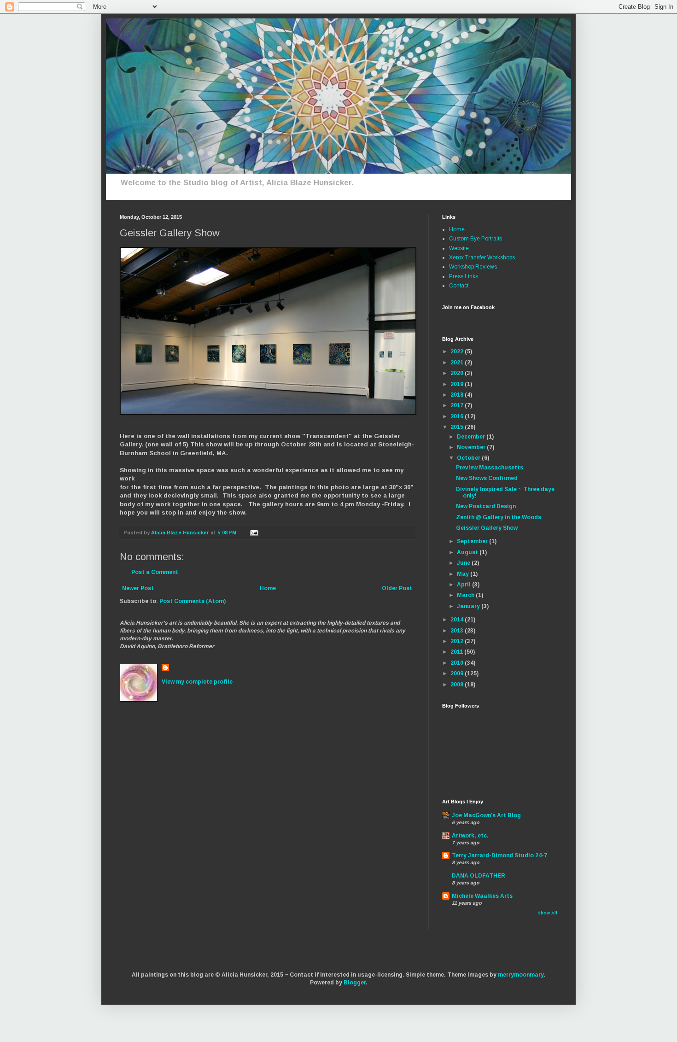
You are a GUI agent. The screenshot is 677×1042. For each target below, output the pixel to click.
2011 (457, 652)
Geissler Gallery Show (487, 528)
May (463, 574)
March (466, 595)
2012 (457, 641)
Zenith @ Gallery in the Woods (498, 517)
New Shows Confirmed (487, 478)
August (468, 552)
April (464, 584)
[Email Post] (254, 532)
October (469, 458)
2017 (457, 405)
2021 (457, 362)
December (471, 436)
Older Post (397, 588)
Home (268, 588)
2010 (457, 663)
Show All (547, 913)
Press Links (463, 276)
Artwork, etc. (470, 835)
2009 (457, 673)
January (469, 606)
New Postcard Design (486, 506)
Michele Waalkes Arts (482, 896)
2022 (457, 351)
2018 (457, 395)
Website (459, 248)
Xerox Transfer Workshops (482, 257)
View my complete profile (197, 682)
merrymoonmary (520, 975)
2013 (457, 630)
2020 (457, 373)
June (464, 563)
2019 (457, 384)
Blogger (355, 982)
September (473, 541)
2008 (457, 684)
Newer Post (138, 588)
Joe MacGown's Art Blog (486, 815)
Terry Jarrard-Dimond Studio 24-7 (499, 855)
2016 (457, 416)
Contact (458, 285)
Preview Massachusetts (489, 467)
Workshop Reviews (473, 266)
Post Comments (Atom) (192, 601)
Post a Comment (154, 572)
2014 (457, 619)
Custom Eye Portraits (475, 238)
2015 (457, 427)
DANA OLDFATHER (478, 875)
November (472, 447)
